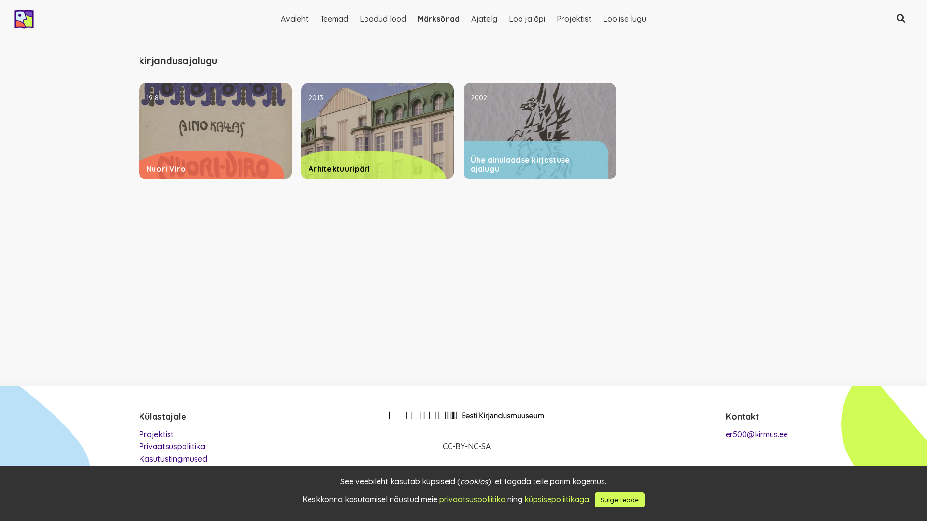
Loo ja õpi (527, 19)
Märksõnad (439, 19)
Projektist (574, 19)
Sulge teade (620, 500)
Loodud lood (383, 19)
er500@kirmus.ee (757, 434)
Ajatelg (484, 19)
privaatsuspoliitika (472, 499)
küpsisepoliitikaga (556, 499)
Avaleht (295, 19)
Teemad (334, 19)
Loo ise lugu (624, 19)
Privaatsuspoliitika (172, 446)
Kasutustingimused (173, 459)
